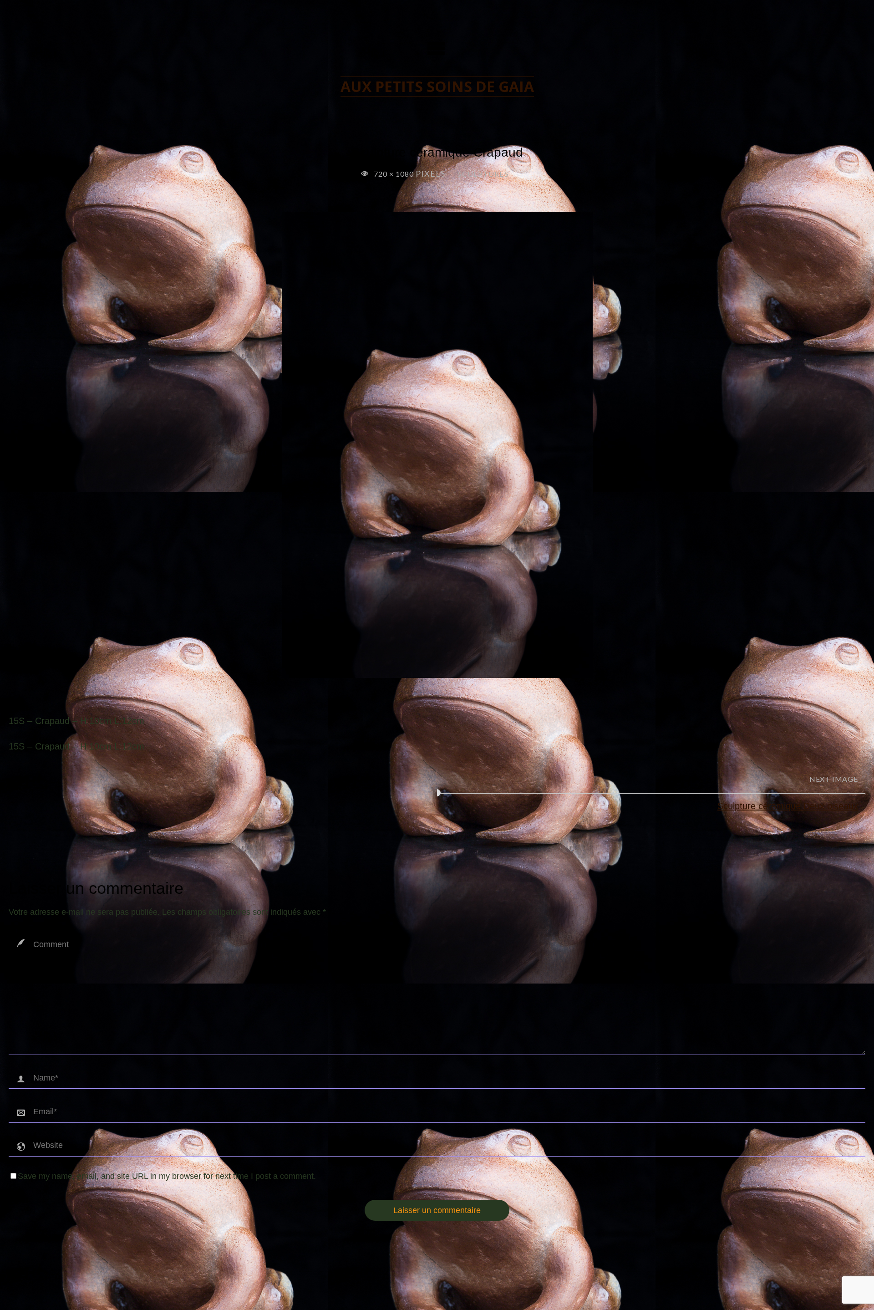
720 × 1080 (395, 173)
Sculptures (483, 173)
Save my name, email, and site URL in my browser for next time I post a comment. (167, 1176)
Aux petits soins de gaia (437, 86)
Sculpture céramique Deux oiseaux (787, 806)
